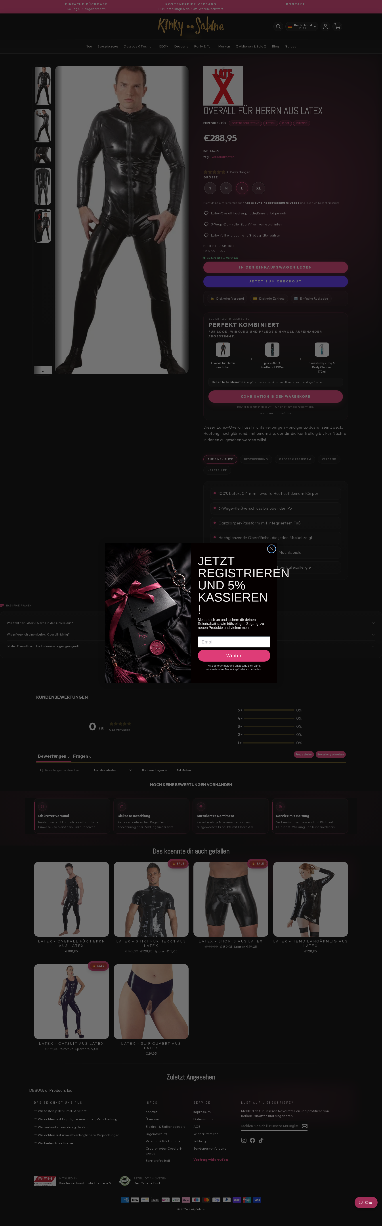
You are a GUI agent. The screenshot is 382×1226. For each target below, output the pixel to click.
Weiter (234, 655)
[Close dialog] (271, 549)
